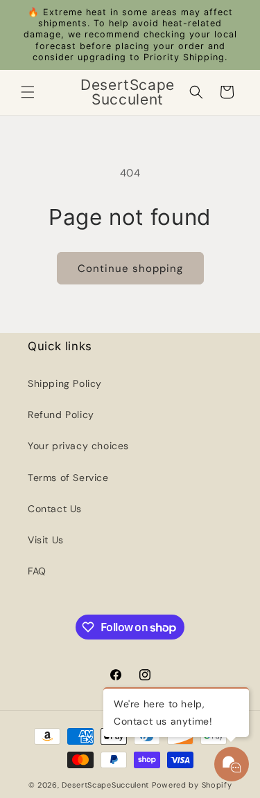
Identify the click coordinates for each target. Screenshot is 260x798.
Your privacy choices (78, 445)
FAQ (37, 571)
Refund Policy (61, 414)
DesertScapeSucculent (105, 785)
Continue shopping (130, 268)
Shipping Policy (65, 383)
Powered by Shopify (192, 785)
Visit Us (46, 540)
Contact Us (55, 508)
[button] (27, 92)
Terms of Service (68, 477)
